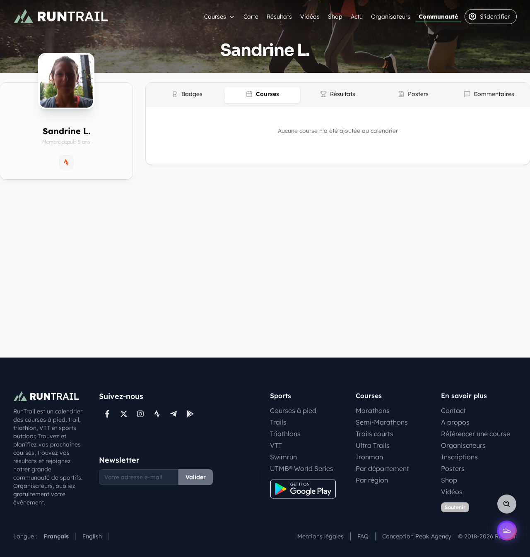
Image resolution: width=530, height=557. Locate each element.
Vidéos (310, 16)
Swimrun (283, 457)
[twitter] (124, 414)
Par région (372, 480)
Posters (453, 468)
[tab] (186, 94)
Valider (196, 477)
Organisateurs (390, 16)
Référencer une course (475, 434)
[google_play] (190, 414)
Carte (250, 16)
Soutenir (455, 507)
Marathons (373, 410)
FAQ (363, 536)
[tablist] (338, 95)
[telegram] (173, 414)
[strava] (157, 414)
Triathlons (285, 434)
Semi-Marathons (382, 422)
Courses (215, 16)
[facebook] (107, 414)
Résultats (279, 16)
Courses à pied (293, 410)
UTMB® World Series (301, 468)
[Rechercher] (507, 504)
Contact (453, 410)
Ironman (369, 457)
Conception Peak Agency (416, 536)
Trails (278, 422)
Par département (382, 468)
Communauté (438, 16)
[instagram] (140, 414)
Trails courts (374, 434)
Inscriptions (459, 457)
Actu (357, 16)
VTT (276, 445)
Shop (335, 16)
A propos (455, 422)
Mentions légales (320, 536)
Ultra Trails (373, 445)
